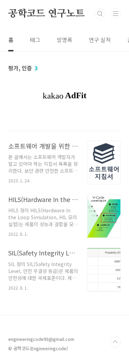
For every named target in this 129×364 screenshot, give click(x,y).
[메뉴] (115, 13)
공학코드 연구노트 (46, 14)
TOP (115, 341)
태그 (35, 40)
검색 (100, 14)
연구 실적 (100, 40)
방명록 (64, 40)
